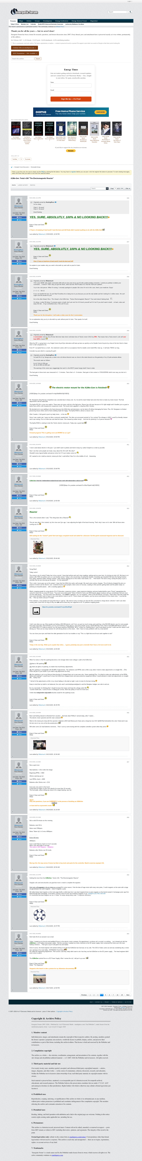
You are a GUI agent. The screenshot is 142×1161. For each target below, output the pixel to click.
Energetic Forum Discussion (21, 167)
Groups (37, 21)
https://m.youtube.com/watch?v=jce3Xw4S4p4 (57, 607)
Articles (29, 21)
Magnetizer (94, 21)
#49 (128, 330)
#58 (128, 817)
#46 (128, 198)
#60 (128, 933)
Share (20, 217)
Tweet (20, 220)
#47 (128, 242)
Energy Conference (61, 21)
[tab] (14, 185)
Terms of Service (117, 1002)
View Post (55, 202)
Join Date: (16, 213)
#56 (128, 713)
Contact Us (98, 1002)
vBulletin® (122, 1007)
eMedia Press (60, 26)
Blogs (21, 21)
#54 (128, 566)
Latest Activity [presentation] (23, 185)
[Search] (130, 12)
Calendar (33, 24)
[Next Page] (122, 188)
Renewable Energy (35, 167)
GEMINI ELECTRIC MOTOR (96, 893)
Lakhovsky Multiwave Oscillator (74, 24)
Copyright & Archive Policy (64, 1011)
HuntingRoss (18, 250)
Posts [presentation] (14, 185)
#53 (128, 508)
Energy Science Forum (79, 21)
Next (128, 995)
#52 (128, 476)
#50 (128, 383)
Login (129, 1)
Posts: (17, 214)
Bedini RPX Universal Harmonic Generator (50, 24)
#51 (128, 444)
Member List (24, 24)
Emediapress (47, 21)
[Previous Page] (121, 188)
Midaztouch (18, 206)
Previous (84, 995)
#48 (128, 276)
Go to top (128, 1002)
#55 (128, 656)
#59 (128, 875)
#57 (128, 762)
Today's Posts (15, 24)
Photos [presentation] (32, 185)
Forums (13, 21)
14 (117, 995)
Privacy (106, 1002)
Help (91, 1002)
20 (122, 995)
